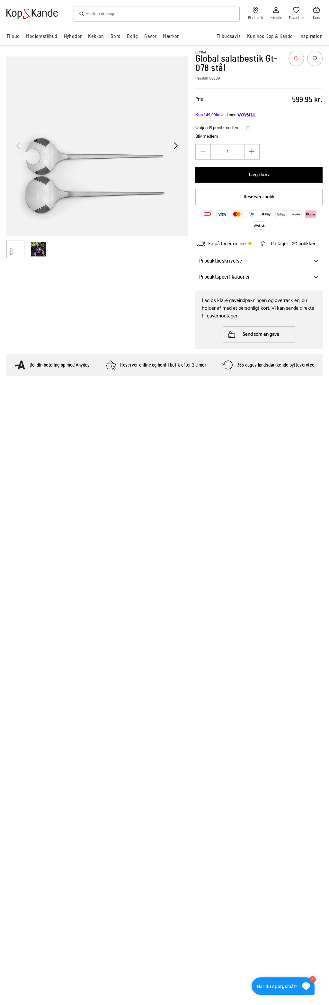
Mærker (171, 36)
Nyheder (73, 36)
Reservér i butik (259, 197)
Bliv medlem (206, 136)
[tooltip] (296, 58)
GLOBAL (201, 52)
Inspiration (311, 36)
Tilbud (13, 36)
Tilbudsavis (229, 36)
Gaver (150, 36)
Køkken (96, 36)
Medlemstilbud (41, 36)
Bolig (132, 36)
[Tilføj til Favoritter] (315, 58)
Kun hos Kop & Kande (270, 36)
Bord (116, 36)
